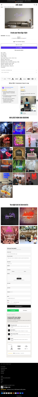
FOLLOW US (3, 391)
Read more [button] (4, 94)
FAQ (1, 382)
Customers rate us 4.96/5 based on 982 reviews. (16, 389)
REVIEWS (2, 373)
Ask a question (5, 72)
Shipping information (6, 70)
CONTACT (2, 371)
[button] (19, 38)
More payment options (19, 50)
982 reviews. (8, 35)
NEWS (2, 379)
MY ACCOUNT (3, 366)
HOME (2, 376)
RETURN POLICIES (4, 368)
